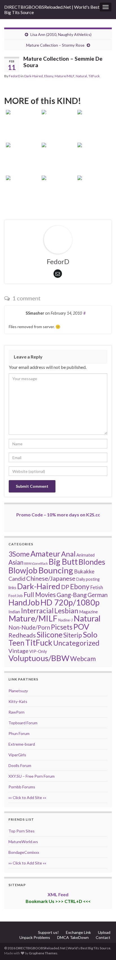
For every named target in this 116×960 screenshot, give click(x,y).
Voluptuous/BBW (38, 658)
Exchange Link (78, 932)
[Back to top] (103, 947)
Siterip (72, 635)
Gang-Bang (72, 594)
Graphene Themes (43, 953)
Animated (85, 554)
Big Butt (63, 561)
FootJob (15, 595)
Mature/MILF (64, 76)
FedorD (14, 76)
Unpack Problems (34, 937)
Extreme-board (21, 744)
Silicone (50, 634)
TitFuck (94, 76)
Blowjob (22, 570)
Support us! (48, 932)
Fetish (96, 587)
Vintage (18, 650)
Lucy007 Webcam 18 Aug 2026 (93, 187)
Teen (16, 642)
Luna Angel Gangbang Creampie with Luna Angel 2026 (57, 180)
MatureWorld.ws (23, 841)
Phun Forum (19, 733)
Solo (90, 634)
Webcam (83, 658)
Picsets (61, 627)
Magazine (88, 611)
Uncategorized (76, 643)
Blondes (92, 561)
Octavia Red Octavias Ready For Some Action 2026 (22, 114)
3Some (19, 554)
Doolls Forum (19, 765)
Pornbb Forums (21, 786)
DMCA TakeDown (73, 937)
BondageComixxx (23, 852)
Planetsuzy (18, 690)
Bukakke (84, 571)
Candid (16, 578)
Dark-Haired (33, 76)
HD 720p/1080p (70, 602)
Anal (68, 554)
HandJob (24, 602)
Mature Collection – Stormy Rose (55, 45)
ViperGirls (17, 754)
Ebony (48, 76)
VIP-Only (38, 651)
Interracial (37, 610)
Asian (15, 562)
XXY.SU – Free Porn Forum (31, 776)
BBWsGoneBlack (36, 563)
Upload (104, 932)
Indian (14, 611)
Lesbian (66, 610)
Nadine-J (65, 620)
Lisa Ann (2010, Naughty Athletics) (61, 34)
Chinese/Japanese (50, 578)
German (98, 594)
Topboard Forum (22, 722)
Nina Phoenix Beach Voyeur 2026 (57, 121)
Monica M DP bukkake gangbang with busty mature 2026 (58, 147)
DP (65, 587)
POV (81, 626)
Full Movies (40, 594)
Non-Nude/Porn (29, 627)
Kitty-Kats (17, 701)
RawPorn (16, 712)
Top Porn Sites (21, 831)
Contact (103, 937)
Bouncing (55, 570)
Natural (81, 76)
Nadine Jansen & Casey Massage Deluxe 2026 (22, 147)
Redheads (22, 635)
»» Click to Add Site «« (27, 797)
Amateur (45, 553)
